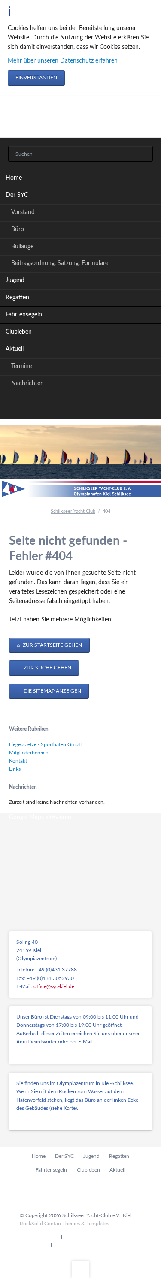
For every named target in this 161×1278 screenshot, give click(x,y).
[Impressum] (99, 406)
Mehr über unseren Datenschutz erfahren (63, 61)
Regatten (17, 298)
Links (15, 769)
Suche (51, 1236)
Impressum (102, 1236)
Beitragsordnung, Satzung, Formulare (59, 263)
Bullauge (22, 247)
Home (14, 178)
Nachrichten (27, 383)
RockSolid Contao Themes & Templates (64, 1223)
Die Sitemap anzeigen (51, 690)
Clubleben (19, 332)
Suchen (143, 154)
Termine (21, 366)
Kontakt (18, 760)
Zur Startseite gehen (51, 645)
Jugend (15, 280)
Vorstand (23, 212)
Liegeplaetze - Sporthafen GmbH (45, 744)
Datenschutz (34, 1245)
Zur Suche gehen (46, 667)
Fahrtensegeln (24, 315)
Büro (17, 229)
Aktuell (15, 349)
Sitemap (74, 1236)
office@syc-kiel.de (53, 986)
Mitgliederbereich (29, 752)
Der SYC (17, 195)
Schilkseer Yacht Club (73, 511)
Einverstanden (36, 77)
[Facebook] (61, 406)
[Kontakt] (80, 406)
